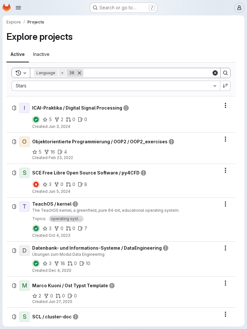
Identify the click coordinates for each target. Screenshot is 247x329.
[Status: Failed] (36, 184)
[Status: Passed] (36, 119)
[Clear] (215, 73)
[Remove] (79, 73)
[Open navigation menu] (18, 8)
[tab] (17, 54)
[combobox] (116, 86)
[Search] (225, 73)
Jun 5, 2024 (59, 191)
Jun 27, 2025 (60, 301)
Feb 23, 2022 (61, 157)
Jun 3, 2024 (59, 126)
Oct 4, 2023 (59, 235)
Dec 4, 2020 (60, 270)
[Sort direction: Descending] (225, 86)
